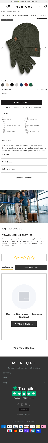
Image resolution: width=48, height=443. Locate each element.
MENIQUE (26, 415)
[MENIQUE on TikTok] (29, 405)
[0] (6, 7)
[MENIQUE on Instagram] (22, 405)
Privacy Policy (30, 421)
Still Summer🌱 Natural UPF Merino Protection (24, 1)
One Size (4, 94)
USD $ (22, 409)
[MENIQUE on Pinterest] (26, 405)
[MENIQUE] (24, 6)
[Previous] (2, 48)
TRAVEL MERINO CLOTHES (24, 220)
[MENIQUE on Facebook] (18, 405)
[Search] (40, 6)
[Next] (46, 48)
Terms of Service (18, 421)
